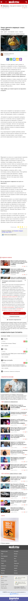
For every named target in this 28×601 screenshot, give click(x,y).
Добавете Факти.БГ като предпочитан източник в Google (20, 583)
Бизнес (15, 556)
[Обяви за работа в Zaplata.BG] (14, 599)
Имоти (2, 558)
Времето (3, 570)
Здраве (15, 568)
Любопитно (6, 5)
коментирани (14, 473)
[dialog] (14, 300)
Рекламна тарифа (4, 584)
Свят (2, 553)
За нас (2, 578)
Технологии (3, 560)
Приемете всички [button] (14, 313)
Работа (2, 582)
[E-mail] (17, 59)
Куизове (16, 573)
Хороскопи (16, 563)
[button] (14, 319)
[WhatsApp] (11, 59)
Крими (15, 560)
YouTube (3, 232)
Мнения (15, 553)
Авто (15, 558)
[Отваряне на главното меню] (1, 2)
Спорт (2, 563)
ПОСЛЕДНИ (3, 336)
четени (7, 473)
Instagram (21, 230)
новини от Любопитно (11, 401)
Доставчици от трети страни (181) (9, 296)
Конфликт (3, 568)
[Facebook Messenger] (14, 59)
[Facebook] (8, 59)
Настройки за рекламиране (8, 307)
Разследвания (4, 556)
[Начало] (14, 2)
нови (20, 473)
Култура (16, 565)
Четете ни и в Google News (10, 234)
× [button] (25, 280)
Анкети (15, 570)
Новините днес (4, 551)
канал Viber (8, 232)
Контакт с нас (3, 586)
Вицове (2, 573)
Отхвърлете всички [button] (14, 316)
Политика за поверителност (14, 310)
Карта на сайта (4, 580)
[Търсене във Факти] (26, 2)
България (16, 551)
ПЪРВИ (8, 336)
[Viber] (20, 59)
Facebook (16, 230)
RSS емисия (4, 576)
